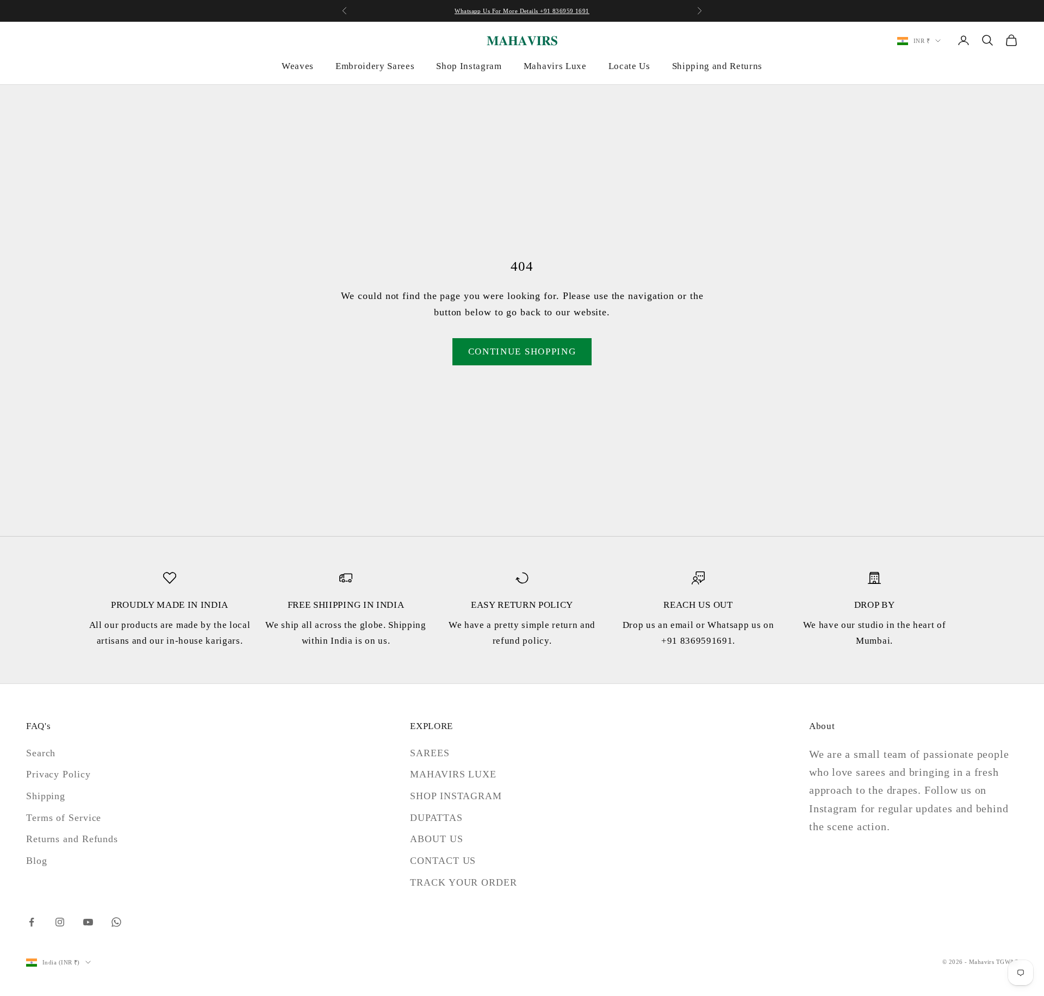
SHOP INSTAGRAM (456, 795)
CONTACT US (443, 860)
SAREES (429, 753)
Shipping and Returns (717, 66)
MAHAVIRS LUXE (453, 774)
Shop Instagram (468, 66)
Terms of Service (63, 817)
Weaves (298, 66)
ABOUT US (436, 838)
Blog (36, 860)
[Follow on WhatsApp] (116, 922)
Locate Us (629, 66)
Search (40, 753)
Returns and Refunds (72, 838)
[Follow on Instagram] (59, 922)
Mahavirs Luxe (555, 66)
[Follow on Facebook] (31, 922)
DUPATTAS (436, 817)
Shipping (45, 795)
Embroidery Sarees (374, 66)
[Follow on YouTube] (88, 922)
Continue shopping (522, 351)
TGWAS (1007, 961)
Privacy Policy (58, 774)
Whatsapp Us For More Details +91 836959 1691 (522, 11)
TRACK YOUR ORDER (463, 882)
